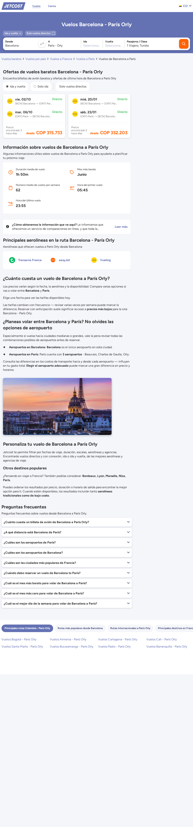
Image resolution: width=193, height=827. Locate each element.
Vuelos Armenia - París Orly (68, 639)
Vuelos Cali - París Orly (161, 639)
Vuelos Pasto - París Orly (114, 646)
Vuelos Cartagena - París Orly (117, 639)
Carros (52, 6)
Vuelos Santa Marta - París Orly (22, 646)
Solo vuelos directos (72, 86)
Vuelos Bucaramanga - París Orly (71, 646)
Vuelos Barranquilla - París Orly (166, 646)
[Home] (13, 6)
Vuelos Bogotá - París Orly (19, 639)
